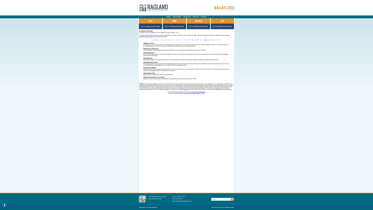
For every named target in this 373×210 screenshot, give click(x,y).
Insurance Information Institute (192, 93)
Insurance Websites (173, 92)
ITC (203, 93)
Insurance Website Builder (199, 92)
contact (185, 89)
